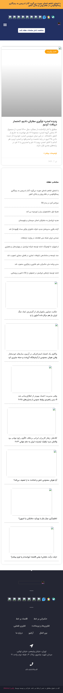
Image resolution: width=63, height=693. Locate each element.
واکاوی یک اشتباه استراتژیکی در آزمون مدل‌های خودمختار (33, 354)
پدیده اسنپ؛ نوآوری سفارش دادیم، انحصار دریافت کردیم (35, 122)
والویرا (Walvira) (9, 688)
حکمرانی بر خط (40, 618)
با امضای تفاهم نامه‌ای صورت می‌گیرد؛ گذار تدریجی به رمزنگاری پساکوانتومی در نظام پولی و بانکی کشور (35, 4)
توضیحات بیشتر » (50, 153)
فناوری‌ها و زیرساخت (41, 626)
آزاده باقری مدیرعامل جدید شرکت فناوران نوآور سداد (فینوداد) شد (34, 229)
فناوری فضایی (20, 626)
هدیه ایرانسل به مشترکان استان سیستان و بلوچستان (39, 220)
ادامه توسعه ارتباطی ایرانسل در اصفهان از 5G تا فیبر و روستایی (35, 273)
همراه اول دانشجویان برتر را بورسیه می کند (42, 211)
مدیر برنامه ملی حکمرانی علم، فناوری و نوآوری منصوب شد (37, 264)
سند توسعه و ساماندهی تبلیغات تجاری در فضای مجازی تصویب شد (33, 255)
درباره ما (19, 633)
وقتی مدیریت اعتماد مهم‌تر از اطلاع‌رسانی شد (37, 396)
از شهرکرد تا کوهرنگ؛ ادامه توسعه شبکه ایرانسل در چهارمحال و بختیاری (32, 246)
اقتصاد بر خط (22, 618)
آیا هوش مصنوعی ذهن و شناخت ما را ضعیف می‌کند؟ (35, 480)
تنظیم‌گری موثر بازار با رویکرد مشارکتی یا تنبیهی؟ (38, 518)
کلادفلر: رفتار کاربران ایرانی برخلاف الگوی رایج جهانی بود (32, 438)
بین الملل (43, 633)
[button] (5, 25)
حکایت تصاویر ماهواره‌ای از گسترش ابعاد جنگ (37, 312)
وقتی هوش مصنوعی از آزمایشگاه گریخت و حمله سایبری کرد (32, 357)
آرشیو (31, 633)
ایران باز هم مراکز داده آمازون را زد (43, 315)
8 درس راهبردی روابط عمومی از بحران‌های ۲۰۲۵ (37, 399)
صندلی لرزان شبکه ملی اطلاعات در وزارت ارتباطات (40, 237)
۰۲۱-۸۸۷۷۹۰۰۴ (31, 669)
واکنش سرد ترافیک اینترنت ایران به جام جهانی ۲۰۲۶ (36, 441)
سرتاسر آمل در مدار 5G (50, 202)
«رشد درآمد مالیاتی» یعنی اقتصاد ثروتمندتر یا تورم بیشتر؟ (34, 557)
